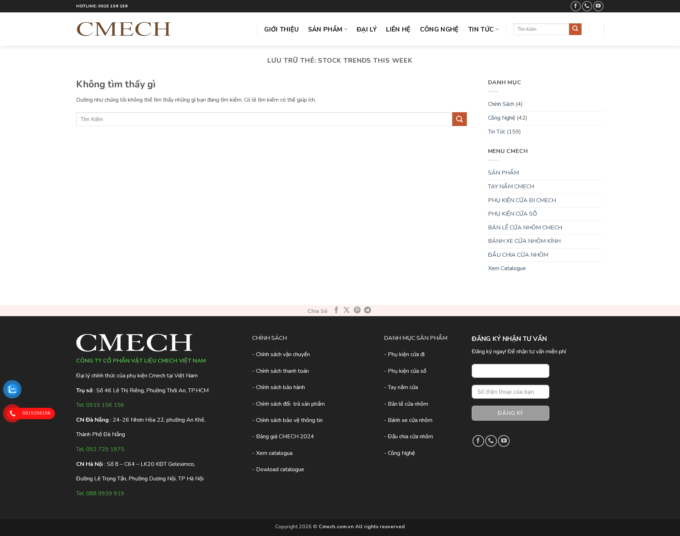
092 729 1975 (105, 449)
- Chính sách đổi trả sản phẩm (288, 404)
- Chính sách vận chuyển (281, 354)
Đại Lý (367, 29)
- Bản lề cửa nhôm (406, 404)
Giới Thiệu (281, 29)
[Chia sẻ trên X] (346, 310)
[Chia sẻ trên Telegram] (367, 310)
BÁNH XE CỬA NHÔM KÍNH (524, 241)
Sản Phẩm (325, 29)
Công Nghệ (439, 29)
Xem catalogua (274, 453)
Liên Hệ (398, 29)
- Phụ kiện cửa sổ (405, 371)
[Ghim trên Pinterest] (356, 310)
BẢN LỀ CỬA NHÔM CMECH (525, 228)
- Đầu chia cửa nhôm (408, 436)
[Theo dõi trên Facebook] (576, 6)
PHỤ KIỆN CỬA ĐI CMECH (522, 200)
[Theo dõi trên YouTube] (598, 6)
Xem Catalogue (507, 268)
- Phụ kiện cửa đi (404, 354)
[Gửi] (575, 29)
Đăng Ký (510, 413)
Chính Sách (501, 104)
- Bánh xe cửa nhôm (408, 420)
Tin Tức (481, 29)
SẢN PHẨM (503, 173)
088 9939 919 (105, 493)
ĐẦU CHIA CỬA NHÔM (518, 255)
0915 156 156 (105, 405)
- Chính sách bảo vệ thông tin (287, 420)
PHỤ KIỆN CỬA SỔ (512, 214)
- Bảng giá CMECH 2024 (283, 436)
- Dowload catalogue (278, 469)
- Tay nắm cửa (401, 387)
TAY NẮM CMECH (511, 186)
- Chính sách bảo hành (278, 387)
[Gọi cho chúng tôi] (587, 6)
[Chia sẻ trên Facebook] (336, 310)
